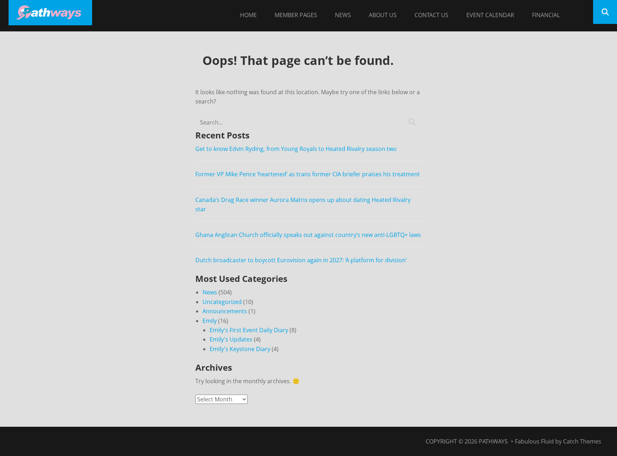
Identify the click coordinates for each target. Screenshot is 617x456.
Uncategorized (222, 302)
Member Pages (296, 15)
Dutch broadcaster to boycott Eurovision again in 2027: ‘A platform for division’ (301, 260)
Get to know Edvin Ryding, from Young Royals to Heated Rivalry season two (296, 149)
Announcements (224, 311)
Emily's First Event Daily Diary (249, 330)
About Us (383, 15)
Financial (546, 15)
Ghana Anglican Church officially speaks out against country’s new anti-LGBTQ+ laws (308, 235)
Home (248, 15)
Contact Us (431, 15)
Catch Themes (582, 441)
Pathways (493, 441)
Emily (209, 321)
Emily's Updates (231, 339)
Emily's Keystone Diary (240, 349)
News (343, 15)
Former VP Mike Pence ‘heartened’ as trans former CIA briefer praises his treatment (307, 174)
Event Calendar (490, 15)
